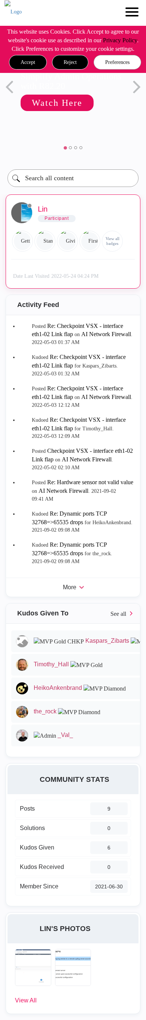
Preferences (117, 62)
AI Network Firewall (106, 334)
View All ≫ (73, 613)
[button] (28, 62)
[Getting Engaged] (22, 241)
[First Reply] (89, 241)
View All (26, 1000)
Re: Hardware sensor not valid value (90, 482)
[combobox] (73, 178)
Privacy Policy (120, 40)
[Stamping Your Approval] (44, 241)
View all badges (112, 241)
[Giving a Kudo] (67, 241)
